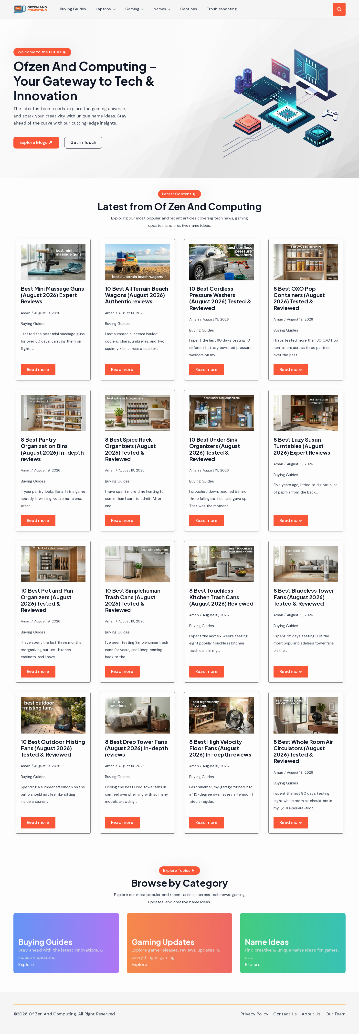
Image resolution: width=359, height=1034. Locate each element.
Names (160, 9)
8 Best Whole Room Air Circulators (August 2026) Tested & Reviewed (303, 751)
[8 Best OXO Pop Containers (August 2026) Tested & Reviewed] (306, 262)
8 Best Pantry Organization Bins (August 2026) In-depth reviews (52, 449)
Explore (26, 964)
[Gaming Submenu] (144, 9)
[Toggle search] (339, 9)
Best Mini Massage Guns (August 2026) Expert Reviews (52, 295)
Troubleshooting (222, 9)
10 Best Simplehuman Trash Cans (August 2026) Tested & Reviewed (132, 600)
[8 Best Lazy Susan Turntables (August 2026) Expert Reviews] (306, 413)
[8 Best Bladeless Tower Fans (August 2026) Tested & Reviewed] (306, 564)
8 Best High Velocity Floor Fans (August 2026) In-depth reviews (220, 748)
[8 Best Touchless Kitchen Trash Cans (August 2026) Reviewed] (221, 564)
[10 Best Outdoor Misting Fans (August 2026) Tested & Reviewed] (53, 715)
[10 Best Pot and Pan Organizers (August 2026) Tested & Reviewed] (53, 564)
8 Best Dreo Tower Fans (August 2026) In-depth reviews (136, 748)
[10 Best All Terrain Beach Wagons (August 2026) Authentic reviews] (137, 262)
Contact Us (285, 1014)
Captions (188, 9)
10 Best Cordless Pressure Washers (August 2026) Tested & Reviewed (220, 298)
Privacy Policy (254, 1014)
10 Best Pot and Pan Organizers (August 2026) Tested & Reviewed (47, 600)
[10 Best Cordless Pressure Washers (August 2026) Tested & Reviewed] (221, 262)
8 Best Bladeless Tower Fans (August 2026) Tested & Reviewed (304, 597)
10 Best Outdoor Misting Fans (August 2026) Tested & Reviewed (53, 748)
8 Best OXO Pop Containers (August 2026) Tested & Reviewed (299, 298)
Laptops (103, 9)
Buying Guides (73, 9)
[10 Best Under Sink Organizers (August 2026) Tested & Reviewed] (221, 413)
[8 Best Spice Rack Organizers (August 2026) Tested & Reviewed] (137, 413)
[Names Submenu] (170, 9)
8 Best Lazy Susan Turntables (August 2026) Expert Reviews (302, 446)
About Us (311, 1014)
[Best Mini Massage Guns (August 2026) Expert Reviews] (53, 262)
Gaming (132, 9)
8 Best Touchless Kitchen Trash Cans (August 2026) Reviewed (221, 597)
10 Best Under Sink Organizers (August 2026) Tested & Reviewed (214, 449)
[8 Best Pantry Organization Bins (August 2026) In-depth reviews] (53, 413)
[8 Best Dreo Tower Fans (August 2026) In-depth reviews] (137, 715)
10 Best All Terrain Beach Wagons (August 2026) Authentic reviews (136, 295)
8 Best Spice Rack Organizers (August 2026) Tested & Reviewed (130, 449)
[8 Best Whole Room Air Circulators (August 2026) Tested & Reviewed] (306, 715)
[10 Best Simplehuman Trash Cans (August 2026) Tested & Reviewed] (137, 564)
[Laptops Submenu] (115, 9)
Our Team (336, 1014)
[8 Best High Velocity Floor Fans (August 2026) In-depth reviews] (221, 715)
